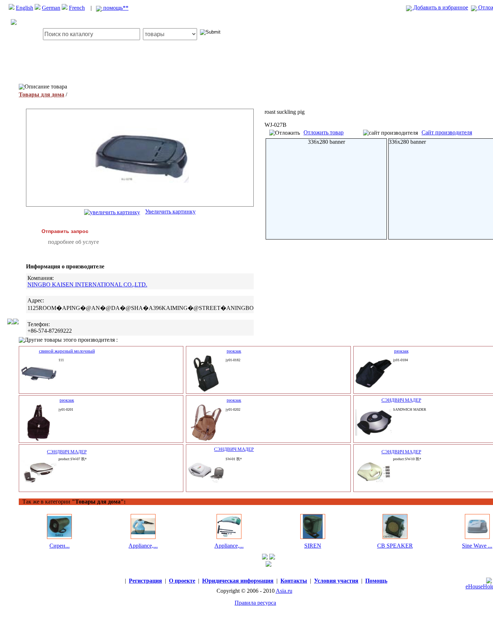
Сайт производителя (447, 132)
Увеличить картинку (170, 211)
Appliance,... (143, 546)
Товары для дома (41, 94)
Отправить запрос (65, 231)
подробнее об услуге (73, 242)
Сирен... (59, 546)
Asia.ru (284, 591)
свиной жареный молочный (67, 351)
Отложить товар (324, 132)
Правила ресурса (255, 603)
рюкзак (234, 351)
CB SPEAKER (395, 546)
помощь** (115, 8)
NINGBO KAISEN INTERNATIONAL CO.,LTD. (87, 284)
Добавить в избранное (440, 7)
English (24, 8)
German (51, 8)
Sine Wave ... (477, 546)
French (77, 8)
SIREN (312, 546)
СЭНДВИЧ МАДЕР (401, 400)
